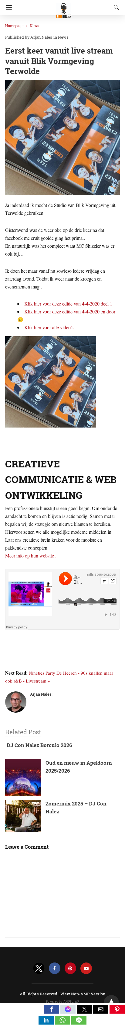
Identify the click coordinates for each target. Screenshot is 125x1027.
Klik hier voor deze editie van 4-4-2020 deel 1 (68, 303)
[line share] (78, 1022)
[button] (51, 1009)
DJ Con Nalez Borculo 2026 (39, 745)
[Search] (115, 7)
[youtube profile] (86, 968)
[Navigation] (7, 7)
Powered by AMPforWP (62, 1002)
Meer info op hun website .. (31, 555)
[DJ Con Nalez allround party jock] (63, 7)
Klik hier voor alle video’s (48, 327)
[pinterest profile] (70, 968)
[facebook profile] (54, 968)
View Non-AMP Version (82, 994)
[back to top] (111, 1002)
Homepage (14, 25)
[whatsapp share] (63, 1022)
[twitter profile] (39, 968)
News (34, 25)
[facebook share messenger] (68, 1011)
